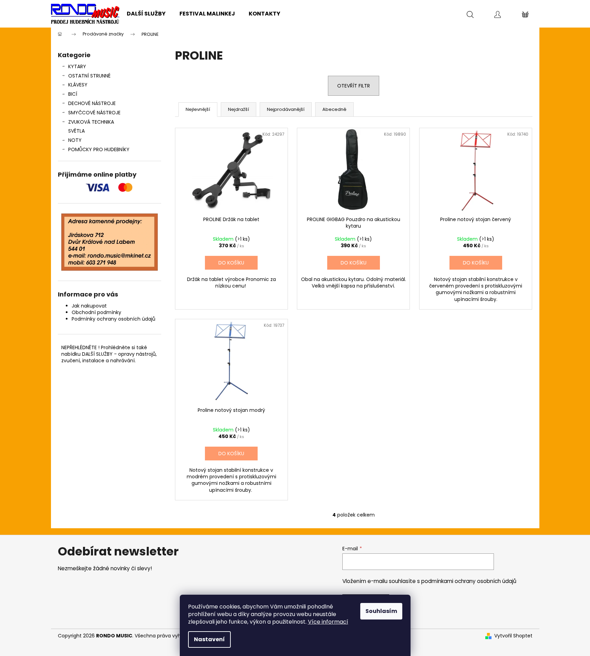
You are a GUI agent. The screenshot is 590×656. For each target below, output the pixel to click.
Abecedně (334, 109)
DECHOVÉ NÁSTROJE (92, 103)
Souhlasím (381, 611)
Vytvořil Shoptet (513, 636)
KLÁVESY (77, 84)
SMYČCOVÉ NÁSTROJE (94, 112)
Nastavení (209, 639)
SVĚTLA (76, 130)
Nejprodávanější (285, 109)
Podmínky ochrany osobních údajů (113, 318)
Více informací (328, 622)
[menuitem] (146, 14)
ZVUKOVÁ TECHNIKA (91, 121)
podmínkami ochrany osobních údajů (468, 581)
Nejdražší (238, 109)
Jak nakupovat (89, 305)
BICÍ (72, 94)
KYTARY (77, 66)
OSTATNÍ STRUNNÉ (89, 75)
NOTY (75, 140)
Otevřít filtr (353, 85)
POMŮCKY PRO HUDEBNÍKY (99, 149)
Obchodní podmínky (96, 312)
